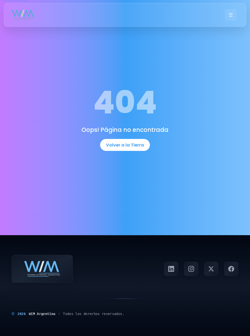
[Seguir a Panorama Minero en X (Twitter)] (211, 269)
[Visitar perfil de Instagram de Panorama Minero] (191, 269)
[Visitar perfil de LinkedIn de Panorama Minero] (171, 269)
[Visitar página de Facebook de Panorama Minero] (231, 269)
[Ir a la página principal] (23, 15)
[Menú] (230, 15)
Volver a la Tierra (125, 145)
